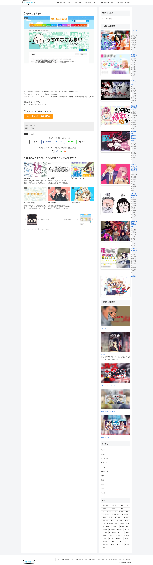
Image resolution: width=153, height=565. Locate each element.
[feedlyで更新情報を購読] (61, 151)
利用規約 (104, 559)
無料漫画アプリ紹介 (94, 559)
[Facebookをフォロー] (57, 151)
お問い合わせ (126, 559)
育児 (32, 134)
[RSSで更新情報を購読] (65, 151)
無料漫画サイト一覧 (81, 559)
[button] (82, 142)
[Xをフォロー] (53, 151)
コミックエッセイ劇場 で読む (38, 116)
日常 (27, 134)
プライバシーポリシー (115, 559)
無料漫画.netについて (68, 559)
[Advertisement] (59, 76)
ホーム (58, 559)
